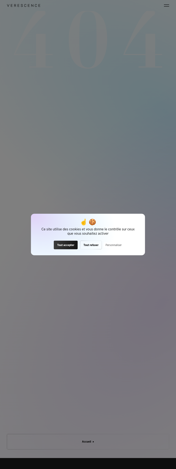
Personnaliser (114, 245)
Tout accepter (65, 245)
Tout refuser (91, 245)
